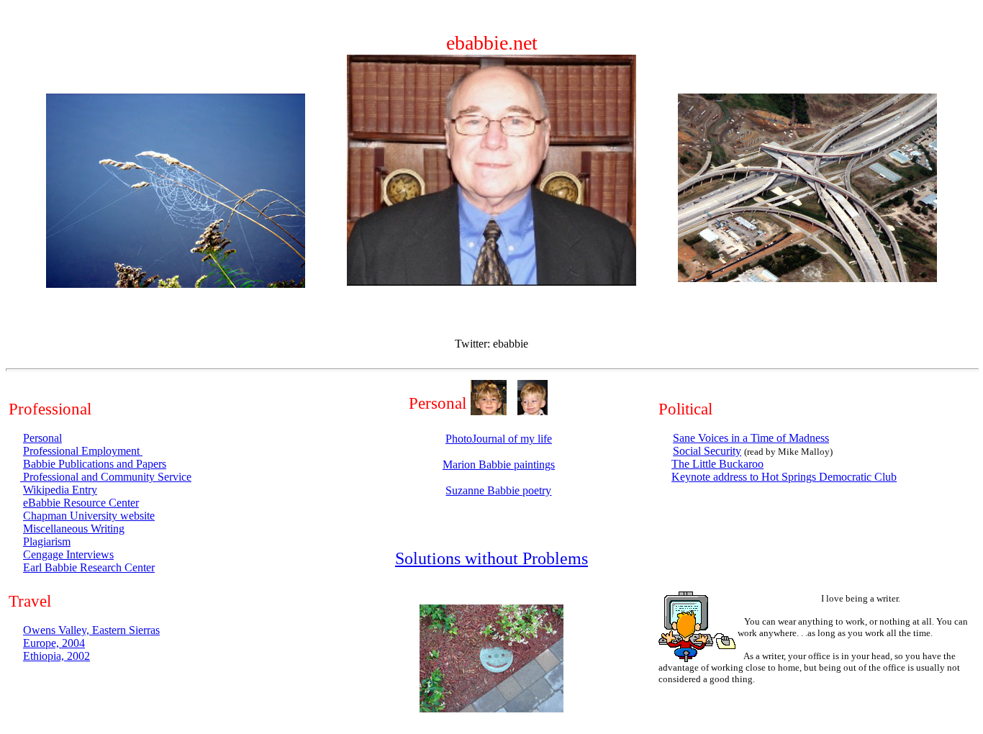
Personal (42, 438)
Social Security (707, 451)
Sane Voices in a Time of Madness (751, 438)
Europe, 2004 (54, 643)
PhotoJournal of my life (498, 438)
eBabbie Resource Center (81, 503)
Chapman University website (89, 515)
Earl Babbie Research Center (89, 567)
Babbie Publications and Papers (94, 464)
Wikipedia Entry (60, 490)
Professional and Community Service (105, 477)
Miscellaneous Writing (73, 528)
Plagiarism (47, 541)
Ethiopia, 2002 (56, 656)
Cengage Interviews (68, 554)
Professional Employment (82, 451)
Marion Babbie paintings (499, 464)
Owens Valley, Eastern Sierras (91, 630)
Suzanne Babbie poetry (498, 490)
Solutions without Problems (491, 558)
